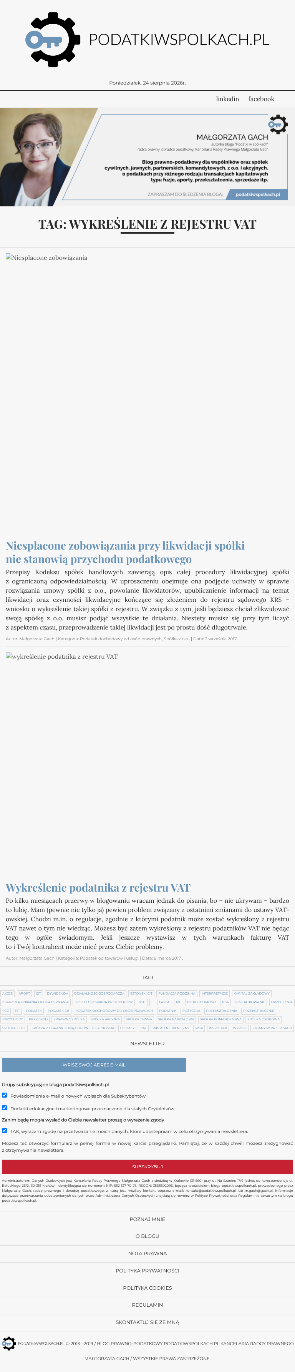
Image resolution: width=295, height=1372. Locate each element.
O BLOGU (147, 1236)
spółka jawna (139, 1020)
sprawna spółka (69, 1020)
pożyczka (191, 1011)
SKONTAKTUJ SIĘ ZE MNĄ (147, 1322)
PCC (5, 1011)
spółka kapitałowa (176, 1020)
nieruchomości (201, 1002)
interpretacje (214, 994)
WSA (199, 1028)
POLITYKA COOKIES (147, 1288)
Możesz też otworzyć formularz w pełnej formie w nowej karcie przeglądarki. (89, 1143)
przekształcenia (221, 1011)
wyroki (240, 1028)
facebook (261, 99)
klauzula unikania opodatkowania (35, 1002)
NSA (225, 1002)
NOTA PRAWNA (147, 1254)
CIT (38, 994)
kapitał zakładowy (252, 994)
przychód (38, 1020)
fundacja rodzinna (177, 994)
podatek (34, 1011)
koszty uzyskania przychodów (104, 1002)
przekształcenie (258, 1011)
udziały (127, 1028)
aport (24, 994)
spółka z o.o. (14, 1028)
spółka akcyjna (105, 1020)
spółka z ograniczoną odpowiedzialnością (73, 1028)
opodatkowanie (250, 1002)
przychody (12, 1020)
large (164, 1002)
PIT (17, 1011)
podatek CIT (59, 1011)
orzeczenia (282, 1002)
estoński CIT (141, 994)
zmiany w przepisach (272, 1028)
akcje (7, 994)
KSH (142, 1002)
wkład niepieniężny (170, 1028)
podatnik (167, 1011)
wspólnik (218, 1028)
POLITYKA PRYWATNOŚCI (147, 1271)
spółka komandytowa (221, 1020)
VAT (144, 1028)
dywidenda (57, 994)
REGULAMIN (147, 1305)
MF (178, 1002)
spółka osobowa (263, 1020)
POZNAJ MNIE (148, 1220)
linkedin (227, 99)
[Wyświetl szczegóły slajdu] (147, 157)
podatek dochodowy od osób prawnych (114, 1011)
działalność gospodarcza (99, 994)
